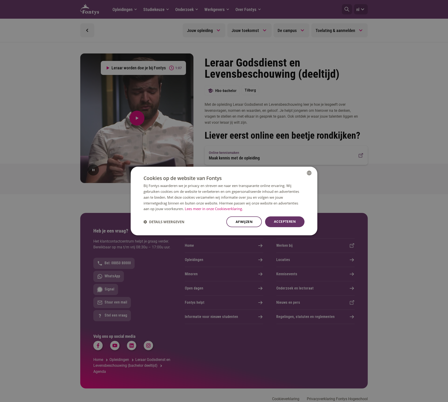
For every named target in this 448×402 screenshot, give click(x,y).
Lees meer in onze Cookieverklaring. (214, 208)
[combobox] (309, 173)
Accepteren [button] (285, 221)
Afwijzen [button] (244, 221)
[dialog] (224, 201)
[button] (164, 221)
